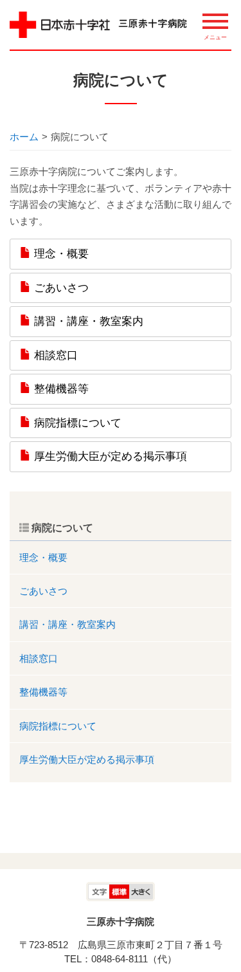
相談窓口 (54, 355)
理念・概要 (60, 253)
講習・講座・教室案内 (87, 321)
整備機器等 (60, 388)
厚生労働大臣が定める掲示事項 (109, 456)
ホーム (24, 136)
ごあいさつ (60, 287)
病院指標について (76, 422)
